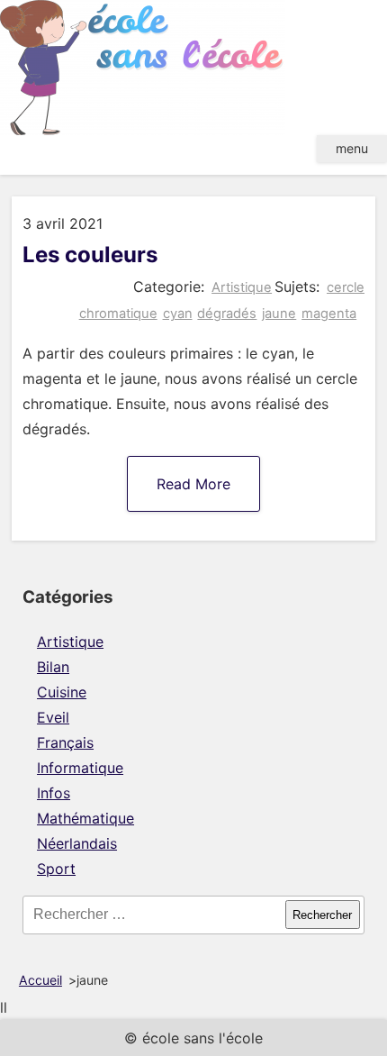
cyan (178, 313)
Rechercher (322, 915)
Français (65, 742)
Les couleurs (90, 254)
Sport (56, 869)
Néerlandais (77, 843)
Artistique (242, 287)
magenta (329, 313)
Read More (193, 484)
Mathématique (85, 818)
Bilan (53, 667)
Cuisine (61, 692)
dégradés (226, 313)
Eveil (53, 717)
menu (352, 148)
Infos (53, 793)
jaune (279, 313)
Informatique (80, 768)
